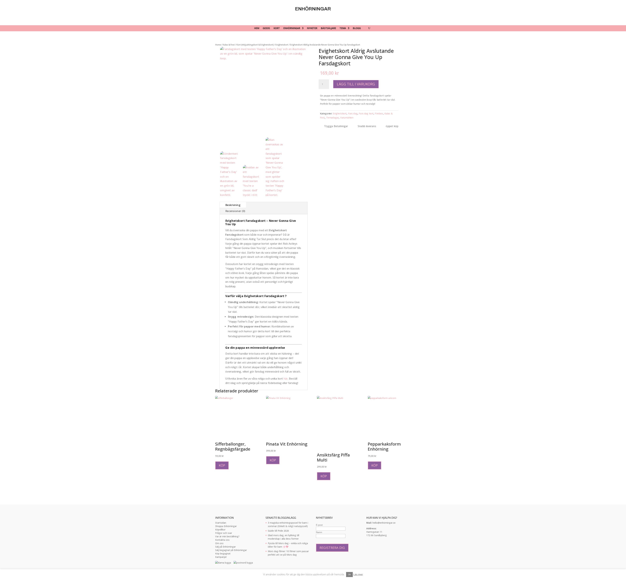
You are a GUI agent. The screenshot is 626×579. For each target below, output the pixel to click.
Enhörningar (291, 28)
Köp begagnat (223, 553)
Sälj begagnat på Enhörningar (231, 550)
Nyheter (312, 28)
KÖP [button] (273, 460)
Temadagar (332, 117)
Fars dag (352, 113)
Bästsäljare (328, 28)
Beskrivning (232, 205)
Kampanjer (221, 556)
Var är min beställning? (227, 536)
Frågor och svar (223, 533)
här (286, 378)
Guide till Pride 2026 (278, 530)
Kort (277, 28)
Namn (319, 532)
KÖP (222, 465)
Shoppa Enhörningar (226, 526)
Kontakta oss (222, 539)
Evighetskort (340, 113)
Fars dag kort (366, 113)
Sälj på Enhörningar (225, 546)
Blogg (357, 28)
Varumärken (346, 117)
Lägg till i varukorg (356, 84)
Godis (266, 28)
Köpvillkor (220, 529)
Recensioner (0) (235, 211)
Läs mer (358, 574)
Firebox (379, 113)
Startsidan (220, 522)
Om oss (219, 543)
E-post (319, 525)
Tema (343, 28)
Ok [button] (349, 574)
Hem (256, 28)
